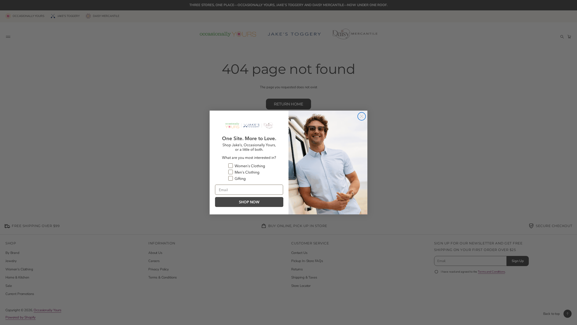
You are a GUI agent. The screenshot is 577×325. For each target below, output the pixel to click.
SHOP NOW (249, 202)
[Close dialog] (362, 116)
